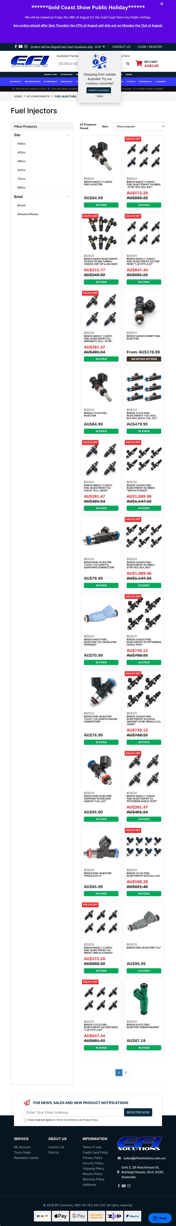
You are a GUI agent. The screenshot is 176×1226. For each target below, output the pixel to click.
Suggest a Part (50, 74)
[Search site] (128, 64)
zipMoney (89, 1184)
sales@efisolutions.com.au (144, 1158)
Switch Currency (98, 90)
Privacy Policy (90, 1119)
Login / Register (150, 46)
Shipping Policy (93, 1168)
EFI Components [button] (50, 82)
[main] (122, 610)
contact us (121, 46)
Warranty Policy (94, 1179)
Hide (100, 96)
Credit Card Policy (95, 1152)
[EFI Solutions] (30, 61)
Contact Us (56, 1147)
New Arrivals (15, 82)
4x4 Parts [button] (131, 82)
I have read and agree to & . (62, 1119)
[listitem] (42, 143)
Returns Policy (93, 1174)
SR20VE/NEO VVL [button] (145, 82)
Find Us (53, 1152)
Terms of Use (92, 1147)
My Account (22, 1147)
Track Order (22, 1152)
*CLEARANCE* (160, 82)
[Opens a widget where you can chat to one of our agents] (160, 1218)
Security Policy (93, 1163)
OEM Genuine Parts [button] (32, 82)
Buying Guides (67, 74)
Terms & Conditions (67, 1119)
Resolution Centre (26, 1158)
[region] (42, 603)
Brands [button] (129, 74)
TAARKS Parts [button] (66, 82)
